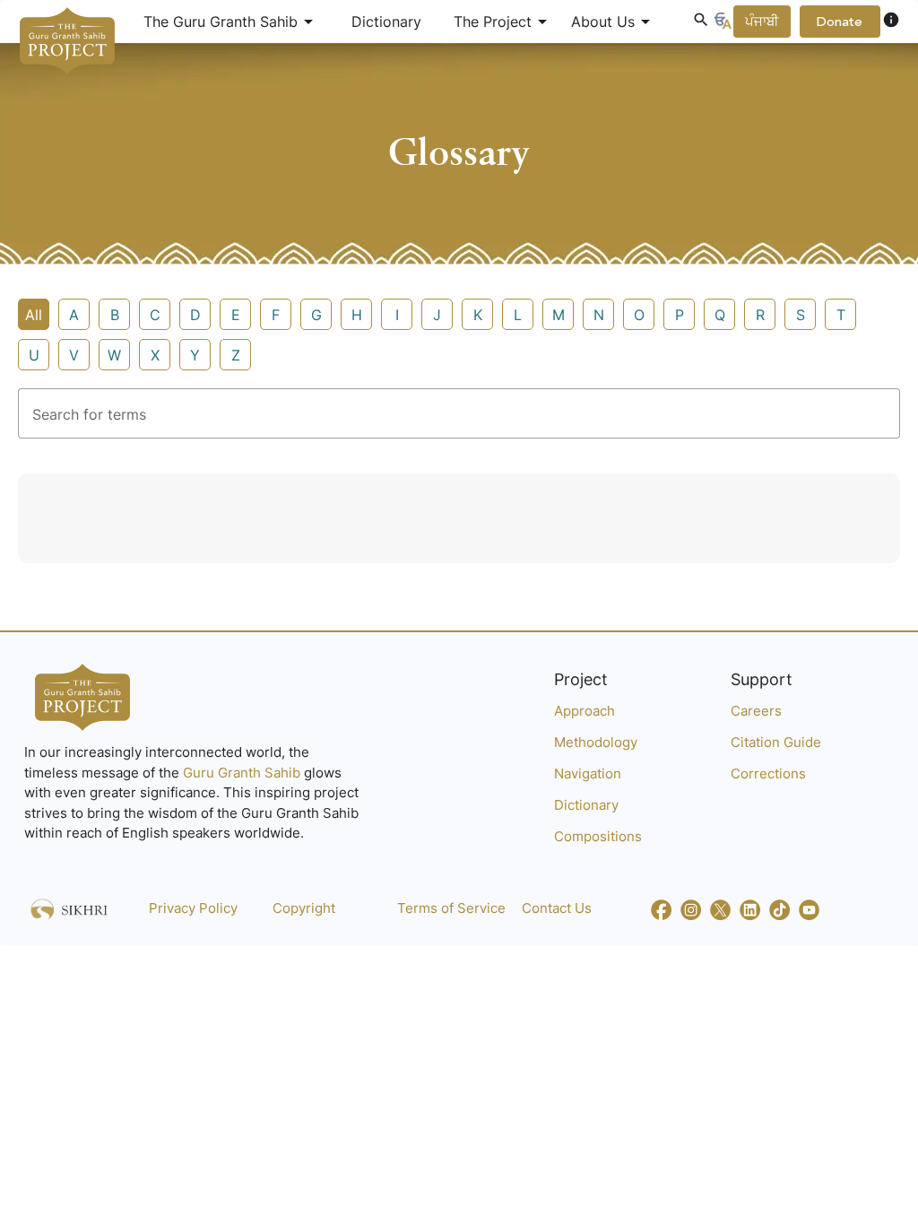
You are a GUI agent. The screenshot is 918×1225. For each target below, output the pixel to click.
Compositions (598, 836)
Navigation (587, 773)
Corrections (768, 773)
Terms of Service (451, 908)
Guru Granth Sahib (243, 772)
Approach (584, 710)
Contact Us (557, 908)
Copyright (304, 908)
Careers (756, 710)
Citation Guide (776, 742)
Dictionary (386, 21)
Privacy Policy (193, 908)
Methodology (595, 742)
